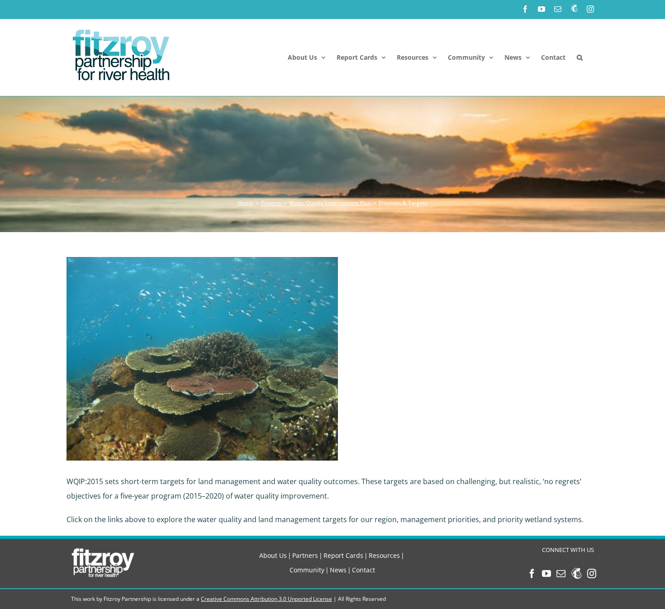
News (338, 570)
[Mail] (560, 574)
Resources (384, 555)
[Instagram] (591, 574)
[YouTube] (546, 574)
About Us (273, 555)
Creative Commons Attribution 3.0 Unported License (266, 599)
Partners (305, 555)
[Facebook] (532, 574)
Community (307, 570)
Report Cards (343, 555)
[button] (580, 57)
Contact (363, 570)
